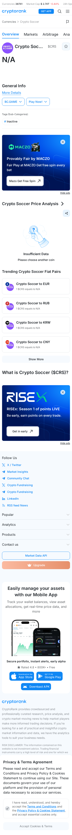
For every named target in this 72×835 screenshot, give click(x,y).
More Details (11, 93)
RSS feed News (17, 505)
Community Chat (18, 478)
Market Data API (36, 555)
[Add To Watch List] (66, 46)
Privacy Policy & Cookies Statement (41, 810)
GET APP (46, 11)
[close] (62, 142)
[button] (21, 676)
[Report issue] (67, 21)
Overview (10, 34)
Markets (31, 34)
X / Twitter (14, 465)
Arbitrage (50, 34)
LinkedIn (13, 498)
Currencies (9, 21)
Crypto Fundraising (20, 485)
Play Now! (35, 101)
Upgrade (39, 565)
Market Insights (17, 471)
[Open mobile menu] (67, 11)
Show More (36, 359)
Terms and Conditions (41, 806)
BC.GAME (11, 101)
